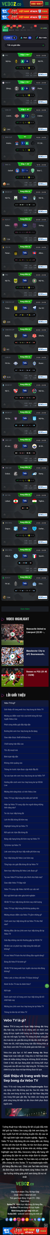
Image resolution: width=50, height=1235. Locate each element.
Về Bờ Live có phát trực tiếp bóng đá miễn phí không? (22, 947)
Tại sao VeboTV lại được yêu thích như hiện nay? (23, 877)
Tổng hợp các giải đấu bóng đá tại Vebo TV (21, 864)
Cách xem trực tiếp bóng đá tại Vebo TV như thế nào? (23, 923)
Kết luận (7, 990)
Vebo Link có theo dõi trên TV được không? (21, 978)
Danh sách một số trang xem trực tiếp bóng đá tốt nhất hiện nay (24, 998)
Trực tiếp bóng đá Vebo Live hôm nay (18, 858)
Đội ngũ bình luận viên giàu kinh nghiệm (19, 895)
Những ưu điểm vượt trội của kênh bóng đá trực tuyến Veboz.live (23, 717)
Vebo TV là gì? (9, 703)
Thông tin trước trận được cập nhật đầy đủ (21, 769)
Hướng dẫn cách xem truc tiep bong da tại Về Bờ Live (23, 784)
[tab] (5, 29)
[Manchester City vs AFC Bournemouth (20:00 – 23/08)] (12, 656)
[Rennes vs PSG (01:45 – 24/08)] (12, 677)
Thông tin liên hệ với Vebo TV (15, 1012)
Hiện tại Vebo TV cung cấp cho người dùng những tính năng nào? (23, 806)
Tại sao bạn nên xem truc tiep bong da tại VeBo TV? (24, 775)
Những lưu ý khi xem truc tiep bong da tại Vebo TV (24, 1006)
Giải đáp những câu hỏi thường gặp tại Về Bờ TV (23, 940)
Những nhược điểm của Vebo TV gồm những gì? (23, 915)
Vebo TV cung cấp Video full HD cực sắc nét (21, 889)
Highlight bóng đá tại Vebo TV (16, 826)
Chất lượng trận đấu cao (14, 744)
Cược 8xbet (36, 3)
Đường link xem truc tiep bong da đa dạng (20, 731)
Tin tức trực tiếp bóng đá (14, 813)
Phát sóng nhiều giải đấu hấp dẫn (17, 724)
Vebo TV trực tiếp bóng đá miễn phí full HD (21, 798)
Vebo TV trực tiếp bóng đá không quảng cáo (21, 908)
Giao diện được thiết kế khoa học (17, 737)
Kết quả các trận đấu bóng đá (16, 832)
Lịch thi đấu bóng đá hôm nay (16, 819)
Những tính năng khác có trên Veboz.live (20, 791)
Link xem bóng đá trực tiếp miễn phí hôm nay (22, 851)
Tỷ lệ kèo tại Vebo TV (12, 845)
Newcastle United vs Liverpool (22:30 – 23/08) (36, 631)
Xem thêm (25, 609)
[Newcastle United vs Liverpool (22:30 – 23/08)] (12, 634)
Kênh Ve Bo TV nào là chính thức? (17, 984)
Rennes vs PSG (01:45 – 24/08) (36, 673)
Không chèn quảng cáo (13, 763)
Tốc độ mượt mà (11, 750)
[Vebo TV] (11, 3)
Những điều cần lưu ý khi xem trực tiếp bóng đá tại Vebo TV (24, 932)
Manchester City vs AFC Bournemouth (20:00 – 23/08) (35, 653)
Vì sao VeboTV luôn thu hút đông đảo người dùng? (24, 955)
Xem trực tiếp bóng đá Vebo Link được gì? (21, 870)
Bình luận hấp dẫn (11, 756)
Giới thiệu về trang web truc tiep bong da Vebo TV (23, 709)
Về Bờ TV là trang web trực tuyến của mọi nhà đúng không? (24, 970)
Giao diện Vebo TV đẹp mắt (15, 883)
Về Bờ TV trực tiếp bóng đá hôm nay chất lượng (23, 902)
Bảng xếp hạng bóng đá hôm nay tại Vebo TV (22, 839)
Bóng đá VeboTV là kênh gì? (15, 962)
